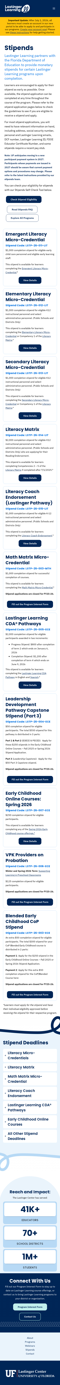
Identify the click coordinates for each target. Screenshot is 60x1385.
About (30, 1337)
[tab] (30, 1055)
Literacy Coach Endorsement (37, 535)
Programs (30, 1341)
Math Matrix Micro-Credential (37, 587)
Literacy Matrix (13, 469)
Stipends (30, 1349)
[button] (22, 209)
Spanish (34, 677)
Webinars (30, 1345)
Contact (30, 1353)
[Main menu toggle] (54, 8)
